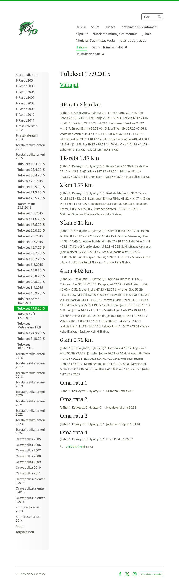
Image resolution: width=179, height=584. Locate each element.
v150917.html (75, 447)
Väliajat (69, 84)
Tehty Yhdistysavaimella (151, 574)
